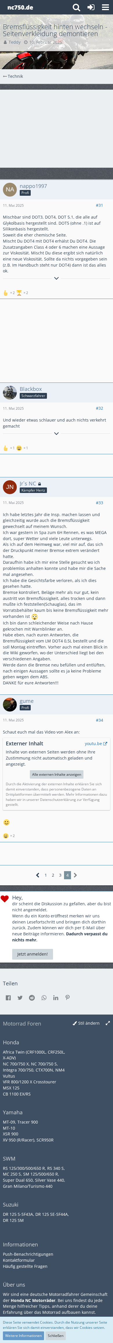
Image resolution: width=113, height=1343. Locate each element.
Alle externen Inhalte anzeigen (56, 774)
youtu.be (93, 743)
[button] (105, 7)
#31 (99, 205)
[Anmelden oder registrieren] (91, 7)
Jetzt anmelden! (32, 954)
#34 (99, 720)
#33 (99, 502)
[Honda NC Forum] (20, 7)
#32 (99, 408)
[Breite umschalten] (107, 1023)
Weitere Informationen (23, 1335)
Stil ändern (89, 1023)
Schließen (55, 1335)
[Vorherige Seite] (38, 875)
